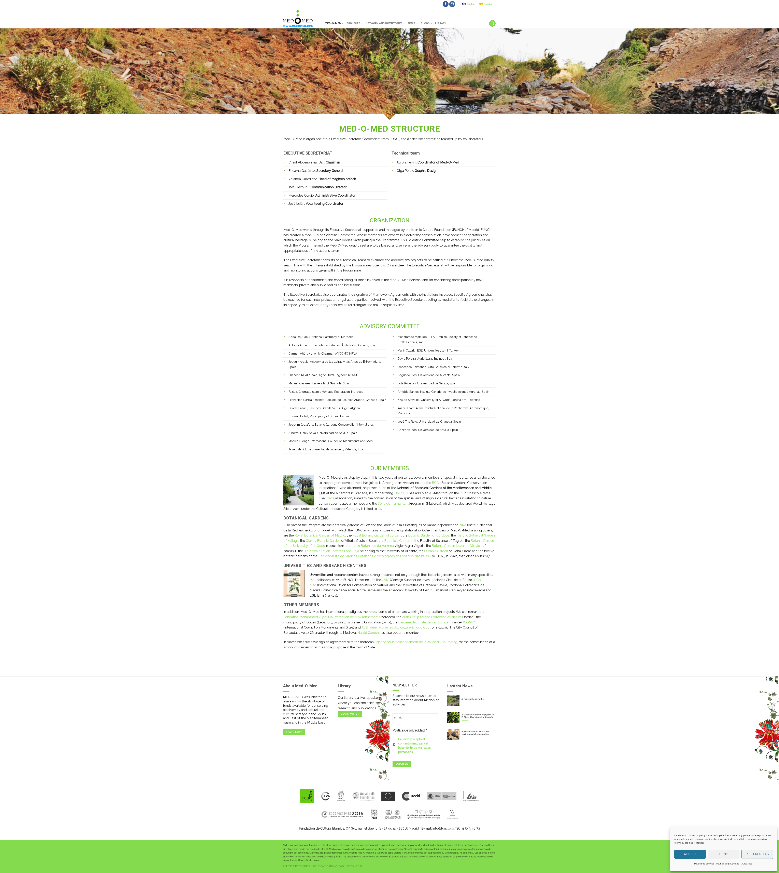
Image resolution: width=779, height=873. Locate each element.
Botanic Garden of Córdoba (429, 535)
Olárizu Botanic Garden (323, 541)
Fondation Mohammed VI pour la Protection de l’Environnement (331, 617)
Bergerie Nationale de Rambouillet (424, 622)
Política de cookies (704, 863)
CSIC (385, 580)
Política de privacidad (727, 863)
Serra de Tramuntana (393, 503)
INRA (462, 525)
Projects (353, 23)
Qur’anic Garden (435, 551)
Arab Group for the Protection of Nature (432, 617)
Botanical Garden (397, 541)
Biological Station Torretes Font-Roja (331, 551)
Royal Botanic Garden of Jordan (376, 535)
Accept (690, 854)
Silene (329, 498)
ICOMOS (469, 622)
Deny (723, 854)
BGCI (436, 483)
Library (440, 23)
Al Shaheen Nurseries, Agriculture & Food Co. (395, 627)
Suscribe (402, 763)
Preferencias (757, 854)
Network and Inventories (384, 23)
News (411, 23)
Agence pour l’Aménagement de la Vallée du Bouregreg (415, 642)
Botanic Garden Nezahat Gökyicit (457, 546)
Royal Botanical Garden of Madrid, (320, 535)
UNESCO (401, 493)
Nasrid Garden (368, 633)
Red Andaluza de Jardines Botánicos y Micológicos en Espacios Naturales (374, 556)
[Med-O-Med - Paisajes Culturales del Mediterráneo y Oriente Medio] (301, 18)
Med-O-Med (333, 23)
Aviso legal (747, 863)
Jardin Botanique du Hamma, (373, 546)
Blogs (425, 23)
